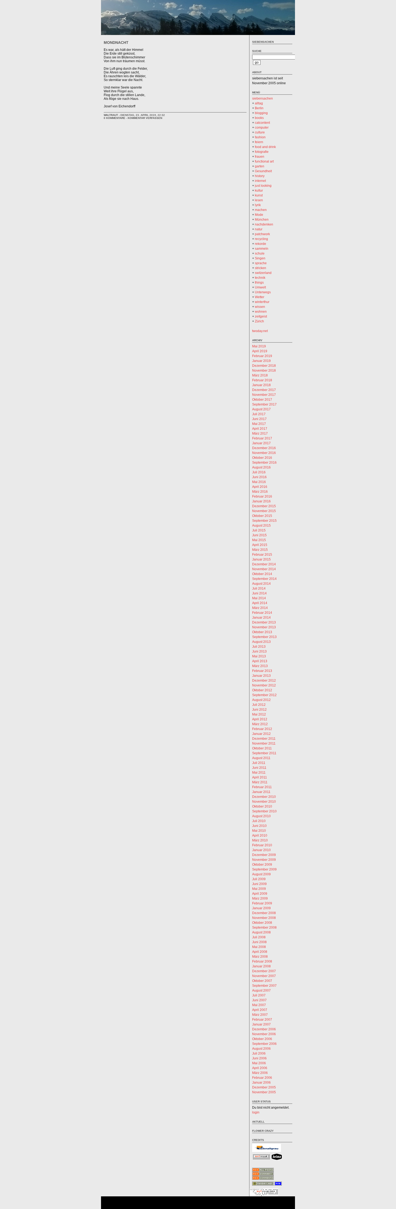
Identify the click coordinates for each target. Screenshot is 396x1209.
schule (260, 253)
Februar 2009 (262, 903)
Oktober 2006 (262, 1039)
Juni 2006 (259, 1058)
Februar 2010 (262, 845)
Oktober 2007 (262, 981)
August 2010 (261, 816)
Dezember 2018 (264, 366)
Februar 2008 (262, 961)
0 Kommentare (114, 118)
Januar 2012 (261, 734)
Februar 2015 (262, 554)
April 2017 (259, 429)
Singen (260, 258)
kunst (259, 195)
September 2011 (264, 753)
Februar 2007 (262, 1019)
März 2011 (260, 782)
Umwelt (260, 287)
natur (258, 229)
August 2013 (261, 642)
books (259, 118)
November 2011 (264, 743)
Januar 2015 (261, 559)
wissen (260, 307)
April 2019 (259, 351)
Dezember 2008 (264, 913)
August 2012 (261, 700)
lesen (259, 200)
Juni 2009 (259, 884)
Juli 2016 (259, 472)
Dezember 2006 (264, 1029)
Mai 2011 (259, 772)
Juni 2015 (259, 535)
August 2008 (261, 932)
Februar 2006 (262, 1078)
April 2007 (259, 1010)
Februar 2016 (262, 496)
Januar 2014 (261, 617)
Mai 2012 (259, 714)
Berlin (259, 108)
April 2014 (259, 603)
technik (260, 278)
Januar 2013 (261, 676)
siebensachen (263, 41)
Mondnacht (116, 42)
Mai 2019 (259, 346)
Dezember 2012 (264, 680)
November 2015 (264, 511)
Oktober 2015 (262, 516)
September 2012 (264, 695)
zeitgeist (261, 316)
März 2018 (260, 375)
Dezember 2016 (264, 448)
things (259, 282)
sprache (261, 263)
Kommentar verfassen (145, 118)
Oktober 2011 (262, 748)
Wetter (259, 297)
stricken (260, 268)
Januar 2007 (261, 1024)
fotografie (262, 152)
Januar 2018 (261, 385)
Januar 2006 (261, 1082)
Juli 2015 (259, 530)
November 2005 (264, 1092)
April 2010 (259, 835)
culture (260, 132)
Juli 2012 (259, 705)
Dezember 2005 (264, 1087)
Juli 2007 (259, 995)
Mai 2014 (259, 598)
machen (261, 210)
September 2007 (264, 986)
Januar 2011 (261, 792)
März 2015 (260, 550)
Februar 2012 (262, 729)
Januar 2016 (261, 501)
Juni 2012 (259, 709)
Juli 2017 (259, 414)
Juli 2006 (259, 1053)
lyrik (258, 205)
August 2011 (261, 758)
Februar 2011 (262, 787)
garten (259, 166)
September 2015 (264, 521)
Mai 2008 (259, 947)
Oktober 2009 (262, 864)
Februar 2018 (262, 380)
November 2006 (264, 1034)
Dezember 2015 (264, 506)
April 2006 (259, 1068)
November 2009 (264, 860)
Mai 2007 (259, 1005)
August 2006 (261, 1049)
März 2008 (260, 956)
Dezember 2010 (264, 797)
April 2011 (259, 777)
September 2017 (264, 404)
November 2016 (264, 453)
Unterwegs (263, 292)
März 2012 (260, 724)
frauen (259, 156)
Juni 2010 (259, 826)
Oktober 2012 (262, 690)
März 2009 (260, 898)
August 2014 (261, 584)
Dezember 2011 (264, 739)
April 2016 (259, 487)
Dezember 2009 (264, 855)
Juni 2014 (259, 593)
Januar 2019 (261, 361)
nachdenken (264, 224)
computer (262, 127)
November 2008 (264, 918)
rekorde (260, 244)
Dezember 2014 (264, 564)
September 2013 (264, 637)
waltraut (111, 115)
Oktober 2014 (262, 574)
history (260, 176)
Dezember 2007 (264, 971)
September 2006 (264, 1044)
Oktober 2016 (262, 458)
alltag (259, 103)
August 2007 (261, 990)
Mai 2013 (259, 656)
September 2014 (264, 579)
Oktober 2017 (262, 399)
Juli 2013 (259, 646)
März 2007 (260, 1015)
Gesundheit (263, 171)
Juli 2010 (259, 821)
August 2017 (261, 409)
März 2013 (260, 666)
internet (260, 181)
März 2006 (260, 1073)
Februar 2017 (262, 438)
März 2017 (260, 433)
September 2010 (264, 811)
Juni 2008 (259, 942)
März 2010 (260, 840)
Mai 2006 (259, 1063)
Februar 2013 (262, 671)
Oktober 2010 (262, 806)
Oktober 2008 (262, 923)
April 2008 (259, 952)
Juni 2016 (259, 477)
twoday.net (260, 331)
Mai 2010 (259, 831)
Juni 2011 (259, 768)
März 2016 (260, 492)
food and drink (265, 147)
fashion (260, 137)
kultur (259, 190)
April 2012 (259, 719)
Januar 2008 (261, 966)
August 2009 (261, 874)
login (255, 1112)
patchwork (262, 234)
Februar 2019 (262, 356)
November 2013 (264, 627)
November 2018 (264, 370)
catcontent (262, 123)
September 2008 (264, 927)
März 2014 (260, 608)
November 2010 (264, 801)
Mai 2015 (259, 540)
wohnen (261, 311)
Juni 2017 (259, 419)
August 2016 (261, 467)
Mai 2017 (259, 424)
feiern (259, 142)
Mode (259, 215)
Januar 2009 (261, 908)
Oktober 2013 (262, 632)
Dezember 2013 (264, 622)
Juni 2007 (259, 1000)
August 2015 (261, 525)
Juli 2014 (259, 588)
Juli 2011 (258, 763)
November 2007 (264, 976)
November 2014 (264, 569)
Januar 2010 (261, 850)
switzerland (263, 273)
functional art (264, 161)
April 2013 (259, 661)
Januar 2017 (261, 443)
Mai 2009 (259, 889)
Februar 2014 (262, 613)
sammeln (261, 249)
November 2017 (264, 395)
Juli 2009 (259, 879)
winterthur (262, 302)
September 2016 (264, 462)
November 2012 (264, 685)
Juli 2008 (259, 937)
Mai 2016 (259, 482)
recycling (261, 239)
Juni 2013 (259, 651)
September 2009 (264, 869)
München (262, 219)
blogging (261, 113)
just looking (263, 186)
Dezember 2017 (264, 390)
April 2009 (259, 894)
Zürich (259, 321)
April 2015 (259, 545)
